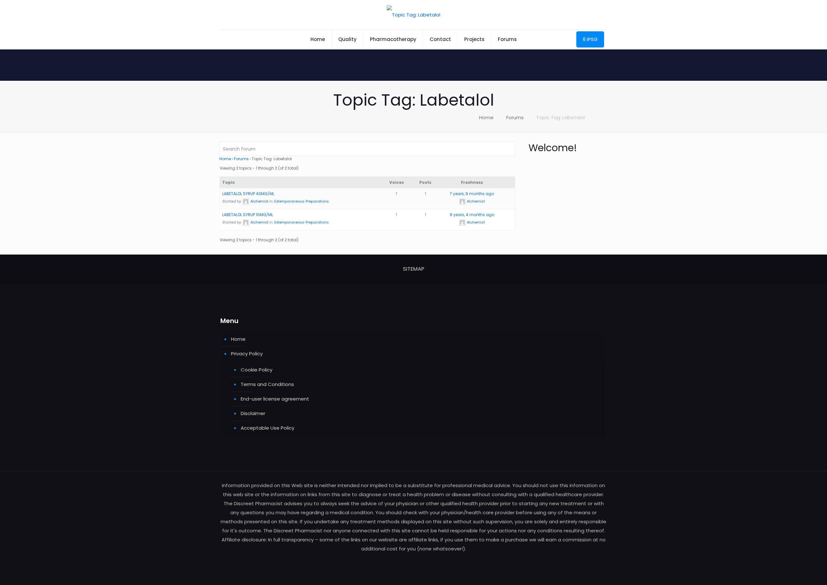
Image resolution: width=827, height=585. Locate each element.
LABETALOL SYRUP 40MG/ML (248, 193)
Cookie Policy (256, 369)
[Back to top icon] (796, 572)
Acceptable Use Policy (267, 427)
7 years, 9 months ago (472, 193)
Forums (515, 117)
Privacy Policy (247, 353)
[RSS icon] (413, 561)
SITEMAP (413, 269)
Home (486, 117)
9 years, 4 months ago (472, 214)
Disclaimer (253, 413)
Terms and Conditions (267, 384)
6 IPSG (590, 39)
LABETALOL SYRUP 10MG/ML (247, 214)
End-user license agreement (275, 398)
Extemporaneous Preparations (301, 201)
